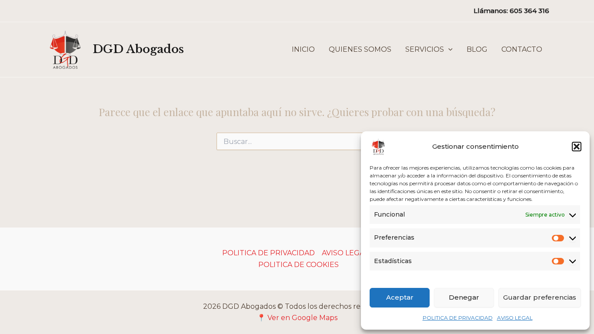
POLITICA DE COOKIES (298, 265)
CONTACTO (521, 49)
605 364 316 (529, 11)
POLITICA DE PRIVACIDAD (458, 317)
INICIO (303, 49)
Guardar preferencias (539, 297)
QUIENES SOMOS (360, 49)
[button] (576, 146)
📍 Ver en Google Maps (297, 318)
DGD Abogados (138, 49)
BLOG (477, 49)
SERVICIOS (424, 49)
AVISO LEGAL (515, 317)
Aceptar (400, 297)
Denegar (464, 297)
